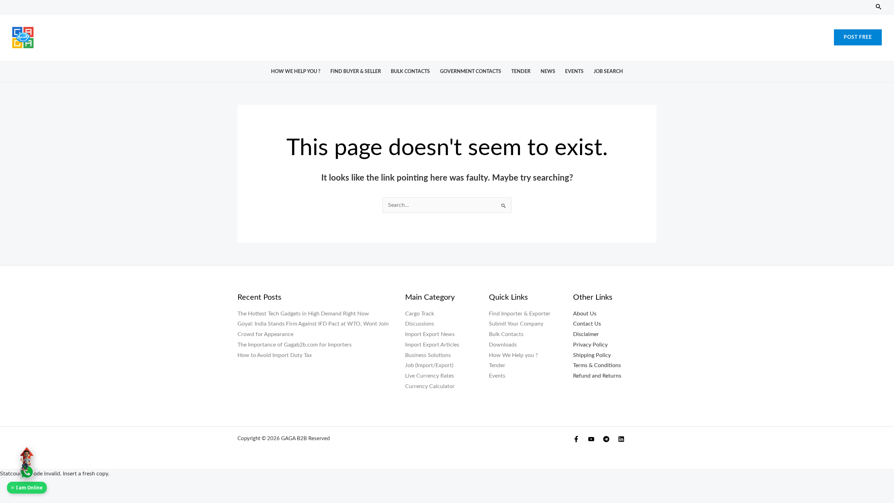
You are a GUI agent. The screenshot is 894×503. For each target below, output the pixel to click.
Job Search (608, 71)
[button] (878, 7)
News (548, 71)
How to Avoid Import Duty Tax (274, 355)
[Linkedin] (621, 439)
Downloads (503, 345)
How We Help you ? (295, 71)
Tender (520, 71)
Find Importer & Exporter (519, 313)
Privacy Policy (590, 345)
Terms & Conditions (597, 365)
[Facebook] (576, 439)
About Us (584, 313)
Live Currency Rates (429, 376)
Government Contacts (470, 71)
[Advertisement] (447, 35)
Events (574, 71)
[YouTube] (591, 439)
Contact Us (587, 324)
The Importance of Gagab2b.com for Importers (294, 345)
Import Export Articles (432, 345)
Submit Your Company (516, 324)
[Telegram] (606, 439)
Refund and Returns (597, 376)
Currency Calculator (430, 386)
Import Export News (430, 334)
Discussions (419, 324)
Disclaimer (586, 334)
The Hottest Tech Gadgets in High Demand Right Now (303, 313)
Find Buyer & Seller (355, 71)
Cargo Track (419, 313)
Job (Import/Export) (429, 365)
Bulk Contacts (410, 71)
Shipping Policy (592, 355)
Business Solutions (428, 355)
